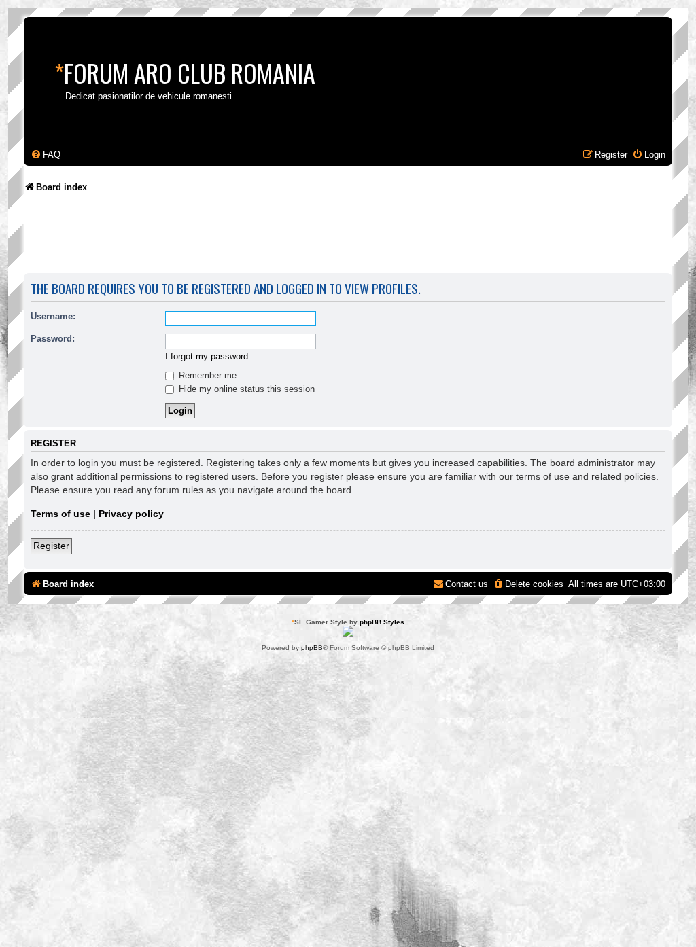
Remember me (206, 375)
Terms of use (60, 513)
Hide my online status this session (245, 389)
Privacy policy (131, 513)
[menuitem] (45, 154)
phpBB (312, 647)
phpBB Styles (382, 622)
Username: (53, 316)
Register (51, 545)
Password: (53, 339)
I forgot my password (206, 356)
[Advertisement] (271, 237)
